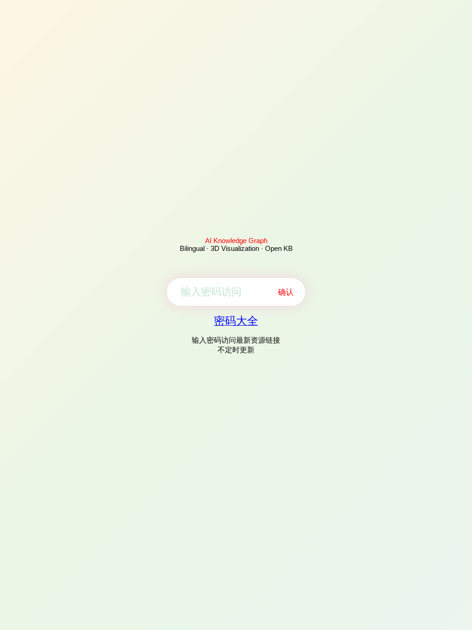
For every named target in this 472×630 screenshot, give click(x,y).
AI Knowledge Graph (236, 240)
